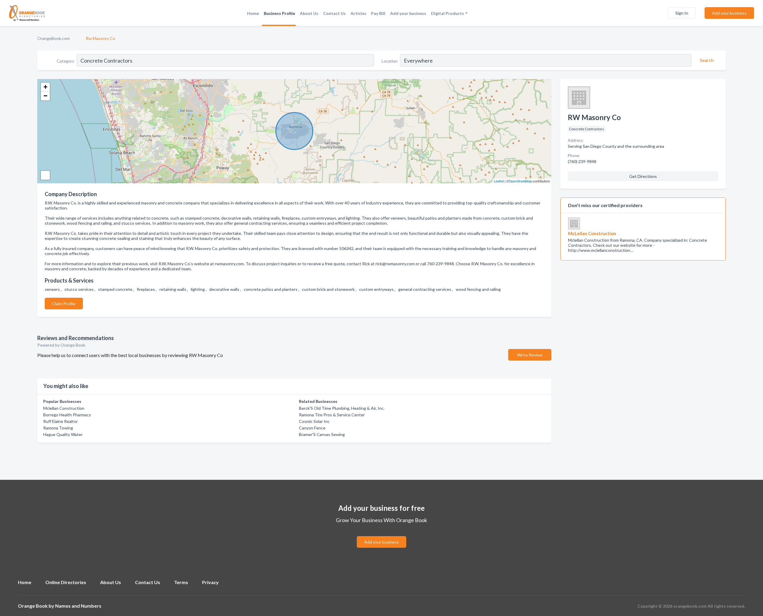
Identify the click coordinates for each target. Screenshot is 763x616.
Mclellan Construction (63, 408)
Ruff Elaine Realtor (60, 421)
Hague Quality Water (63, 434)
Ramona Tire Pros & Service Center (332, 414)
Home (253, 13)
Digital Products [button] (447, 13)
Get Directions (643, 176)
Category (65, 60)
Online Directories (65, 582)
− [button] (45, 96)
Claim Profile (63, 303)
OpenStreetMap (520, 181)
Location (390, 60)
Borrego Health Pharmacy (67, 414)
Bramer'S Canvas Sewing (322, 434)
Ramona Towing (58, 427)
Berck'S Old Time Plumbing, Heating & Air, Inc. (341, 408)
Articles (358, 13)
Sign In (681, 12)
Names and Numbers (78, 606)
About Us (309, 13)
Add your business (408, 13)
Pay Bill (378, 13)
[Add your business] (381, 535)
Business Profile (279, 13)
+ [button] (45, 87)
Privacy (210, 582)
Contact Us (334, 13)
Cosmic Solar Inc (314, 421)
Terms (181, 582)
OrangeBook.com (53, 38)
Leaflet (499, 181)
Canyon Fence (312, 427)
